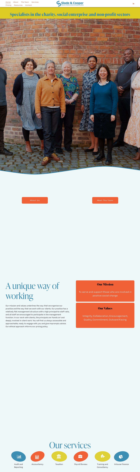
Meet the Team (105, 200)
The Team (25, 2)
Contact (28, 5)
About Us (35, 200)
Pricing (8, 5)
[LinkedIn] (133, 4)
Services (35, 2)
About (15, 2)
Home (8, 2)
